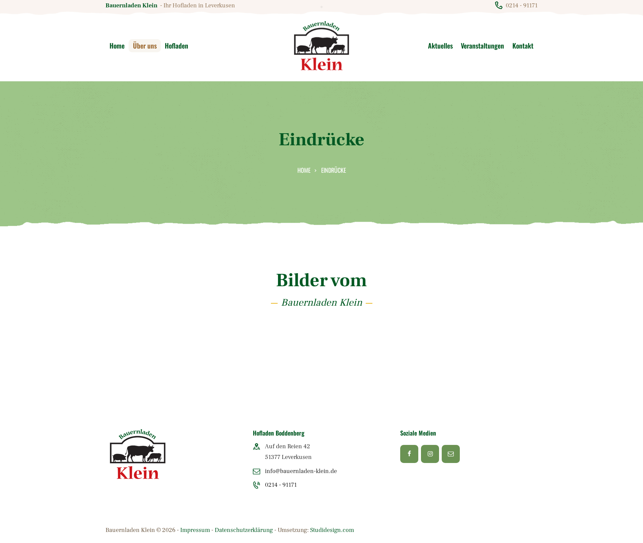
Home (303, 170)
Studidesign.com (332, 530)
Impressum (195, 530)
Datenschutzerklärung (244, 530)
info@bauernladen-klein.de (301, 471)
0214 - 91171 (281, 485)
